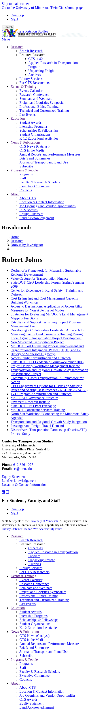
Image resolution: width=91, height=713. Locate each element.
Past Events (27, 604)
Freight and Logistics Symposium (42, 592)
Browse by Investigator (27, 245)
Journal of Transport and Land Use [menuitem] (43, 162)
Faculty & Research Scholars (39, 671)
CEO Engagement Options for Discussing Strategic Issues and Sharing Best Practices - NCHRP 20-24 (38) (49, 388)
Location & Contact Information (24, 484)
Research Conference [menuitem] (34, 94)
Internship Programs (33, 616)
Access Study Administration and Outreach (41, 358)
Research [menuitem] (17, 47)
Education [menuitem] (18, 118)
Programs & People (24, 659)
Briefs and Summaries (34, 648)
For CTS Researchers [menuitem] (34, 83)
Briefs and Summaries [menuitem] (34, 158)
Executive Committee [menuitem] (34, 186)
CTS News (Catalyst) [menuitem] (34, 146)
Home (15, 237)
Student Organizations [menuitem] (34, 134)
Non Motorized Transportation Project (37, 342)
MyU (14, 19)
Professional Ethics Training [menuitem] (39, 106)
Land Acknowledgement (19, 480)
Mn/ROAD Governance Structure (34, 398)
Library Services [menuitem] (30, 79)
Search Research (31, 540)
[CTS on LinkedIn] (3, 492)
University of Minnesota (44, 521)
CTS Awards (28, 699)
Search (8, 27)
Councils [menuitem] (25, 190)
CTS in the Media (31, 640)
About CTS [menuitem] (27, 198)
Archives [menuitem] (34, 75)
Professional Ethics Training (39, 596)
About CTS (27, 687)
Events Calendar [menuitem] (30, 90)
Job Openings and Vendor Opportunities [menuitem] (47, 206)
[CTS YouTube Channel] (7, 492)
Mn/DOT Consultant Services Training (38, 410)
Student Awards (30, 612)
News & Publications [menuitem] (25, 142)
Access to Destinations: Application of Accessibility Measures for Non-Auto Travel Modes (46, 308)
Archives (34, 564)
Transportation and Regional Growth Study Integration (49, 422)
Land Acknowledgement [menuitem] (36, 218)
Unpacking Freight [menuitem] (41, 71)
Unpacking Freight (41, 560)
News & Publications (25, 632)
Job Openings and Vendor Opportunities (47, 695)
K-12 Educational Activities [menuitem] (38, 138)
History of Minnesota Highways (33, 354)
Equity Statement (14, 477)
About (15, 683)
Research (17, 241)
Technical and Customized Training (44, 600)
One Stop (17, 15)
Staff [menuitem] (22, 178)
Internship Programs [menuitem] (33, 126)
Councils (25, 679)
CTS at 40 (35, 548)
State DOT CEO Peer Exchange (33, 406)
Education (18, 608)
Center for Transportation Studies (25, 31)
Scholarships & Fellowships (38, 620)
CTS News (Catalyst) (34, 636)
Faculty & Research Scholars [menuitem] (39, 182)
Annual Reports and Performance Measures (49, 644)
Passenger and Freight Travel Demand (37, 426)
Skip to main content (16, 4)
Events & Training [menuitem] (23, 86)
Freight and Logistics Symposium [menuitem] (42, 102)
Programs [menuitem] (26, 174)
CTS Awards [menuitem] (28, 210)
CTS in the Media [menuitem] (31, 150)
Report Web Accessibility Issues (43, 528)
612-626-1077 (23, 465)
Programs (26, 663)
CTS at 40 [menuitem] (35, 59)
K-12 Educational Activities (38, 628)
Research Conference (34, 584)
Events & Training (23, 576)
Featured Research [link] (32, 55)
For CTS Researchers (34, 572)
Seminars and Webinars (35, 588)
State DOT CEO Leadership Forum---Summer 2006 (47, 362)
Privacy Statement (12, 528)
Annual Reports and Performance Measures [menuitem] (49, 154)
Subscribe (8, 35)
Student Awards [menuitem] (30, 122)
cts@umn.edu (22, 469)
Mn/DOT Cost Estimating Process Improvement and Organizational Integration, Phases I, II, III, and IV (47, 348)
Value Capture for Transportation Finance (39, 278)
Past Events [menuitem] (27, 114)
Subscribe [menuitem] (26, 166)
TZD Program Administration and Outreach (41, 394)
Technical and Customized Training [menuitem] (44, 110)
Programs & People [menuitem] (24, 170)
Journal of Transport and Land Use (43, 651)
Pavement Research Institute (30, 402)
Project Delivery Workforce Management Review (45, 366)
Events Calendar (30, 580)
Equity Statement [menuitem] (31, 214)
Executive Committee (34, 675)
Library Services (30, 568)
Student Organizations (34, 624)
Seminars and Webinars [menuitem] (35, 98)
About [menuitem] (15, 194)
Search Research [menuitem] (31, 51)
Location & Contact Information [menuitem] (41, 202)
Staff (22, 667)
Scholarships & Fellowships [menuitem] (38, 130)
